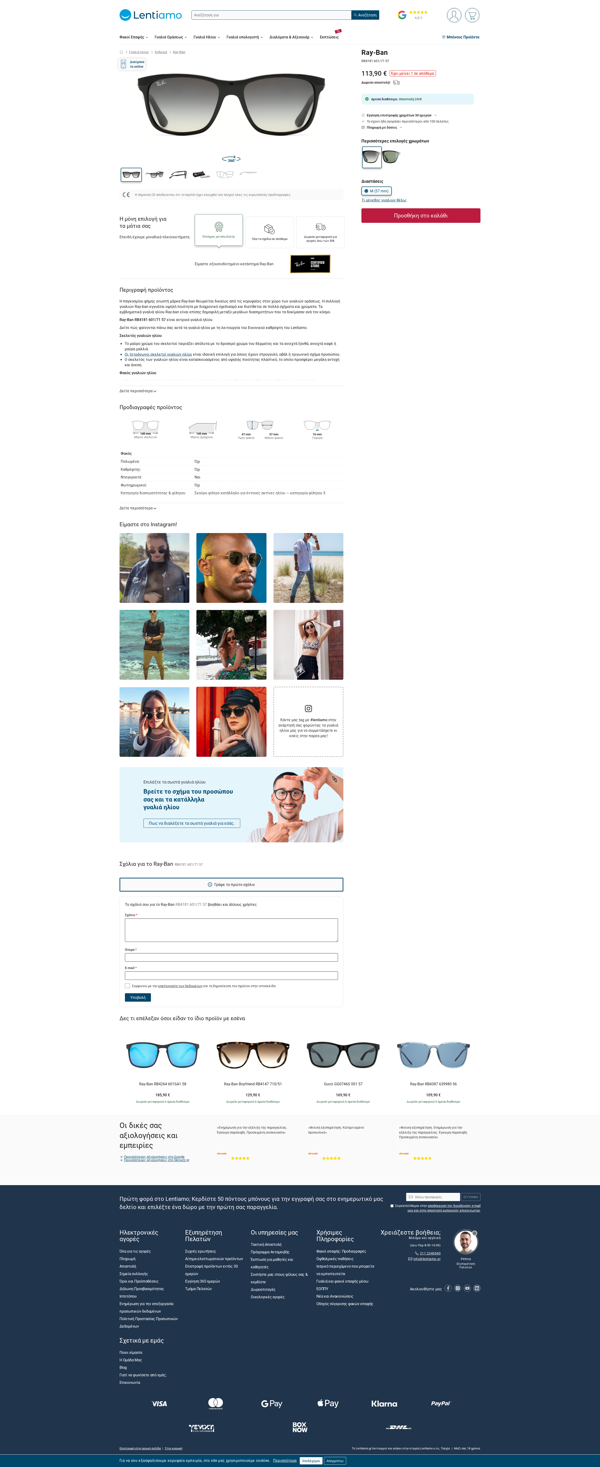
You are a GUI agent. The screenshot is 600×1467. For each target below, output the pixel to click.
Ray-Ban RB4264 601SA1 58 (162, 1084)
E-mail (131, 968)
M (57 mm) (379, 191)
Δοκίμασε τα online (137, 64)
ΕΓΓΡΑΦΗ (471, 1197)
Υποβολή (138, 997)
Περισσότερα (284, 1460)
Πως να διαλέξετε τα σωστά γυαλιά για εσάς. (192, 823)
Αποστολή (128, 1266)
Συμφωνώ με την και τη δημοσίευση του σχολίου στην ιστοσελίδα (203, 986)
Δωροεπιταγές (263, 1289)
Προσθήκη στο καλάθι (421, 215)
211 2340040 (430, 1253)
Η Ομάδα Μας (131, 1359)
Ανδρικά (161, 52)
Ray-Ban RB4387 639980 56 (433, 1084)
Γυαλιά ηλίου (139, 52)
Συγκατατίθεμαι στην (437, 1208)
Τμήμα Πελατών (198, 1288)
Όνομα (131, 949)
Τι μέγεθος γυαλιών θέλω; (384, 200)
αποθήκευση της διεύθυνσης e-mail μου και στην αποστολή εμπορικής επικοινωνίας (444, 1208)
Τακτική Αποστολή (266, 1244)
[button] (131, 175)
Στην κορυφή (173, 1448)
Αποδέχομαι (311, 1461)
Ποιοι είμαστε (131, 1352)
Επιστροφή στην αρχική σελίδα (140, 1448)
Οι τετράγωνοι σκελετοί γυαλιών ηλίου (158, 354)
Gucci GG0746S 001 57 (343, 1084)
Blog (123, 1367)
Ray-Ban (179, 52)
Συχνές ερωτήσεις (200, 1251)
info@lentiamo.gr (427, 1259)
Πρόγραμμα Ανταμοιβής (270, 1252)
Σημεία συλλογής (134, 1273)
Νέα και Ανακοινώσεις (334, 1296)
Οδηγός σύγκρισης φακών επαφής (344, 1303)
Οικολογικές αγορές (268, 1297)
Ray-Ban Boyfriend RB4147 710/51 (253, 1084)
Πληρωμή (127, 1258)
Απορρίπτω (335, 1461)
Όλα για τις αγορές (135, 1251)
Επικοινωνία (130, 1382)
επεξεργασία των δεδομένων (180, 986)
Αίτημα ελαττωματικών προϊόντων (214, 1258)
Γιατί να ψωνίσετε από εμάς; (143, 1374)
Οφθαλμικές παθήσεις (334, 1258)
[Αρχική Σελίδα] (121, 51)
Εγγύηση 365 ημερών (202, 1281)
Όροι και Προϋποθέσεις (139, 1281)
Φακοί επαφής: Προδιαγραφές (341, 1251)
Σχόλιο (131, 915)
